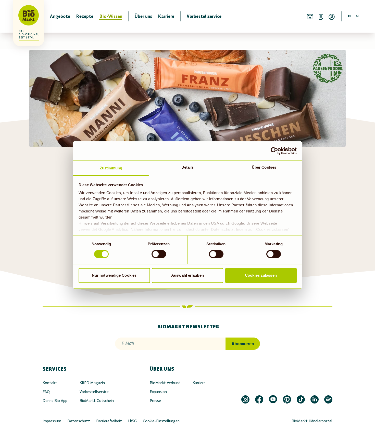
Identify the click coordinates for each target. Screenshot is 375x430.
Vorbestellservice (94, 391)
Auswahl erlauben (187, 275)
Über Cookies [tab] (264, 167)
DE (350, 16)
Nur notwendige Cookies (114, 275)
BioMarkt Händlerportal (312, 421)
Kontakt (50, 382)
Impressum (52, 421)
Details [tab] (187, 167)
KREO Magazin (92, 382)
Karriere (199, 382)
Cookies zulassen (261, 275)
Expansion (158, 391)
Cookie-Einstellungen (161, 421)
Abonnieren (243, 343)
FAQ (46, 391)
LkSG (132, 421)
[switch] (159, 254)
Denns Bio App (55, 400)
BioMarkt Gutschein (97, 400)
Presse (155, 400)
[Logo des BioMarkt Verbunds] (25, 16)
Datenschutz (78, 421)
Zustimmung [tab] (111, 168)
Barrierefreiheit (109, 421)
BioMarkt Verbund (165, 382)
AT (358, 16)
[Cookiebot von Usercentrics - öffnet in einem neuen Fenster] (274, 151)
